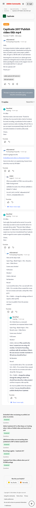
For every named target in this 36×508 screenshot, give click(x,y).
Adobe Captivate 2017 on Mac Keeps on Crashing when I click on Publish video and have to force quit (17, 428)
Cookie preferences (9, 499)
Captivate (24, 9)
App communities (14, 9)
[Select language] (23, 3)
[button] (3, 4)
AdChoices (8, 505)
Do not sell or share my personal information (15, 502)
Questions (6, 10)
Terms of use (19, 496)
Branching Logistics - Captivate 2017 (13, 451)
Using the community (9, 496)
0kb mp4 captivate (8, 79)
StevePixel (9, 108)
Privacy (26, 496)
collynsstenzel (10, 39)
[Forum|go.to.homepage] (13, 3)
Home (5, 9)
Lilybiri (11, 176)
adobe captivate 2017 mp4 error (12, 76)
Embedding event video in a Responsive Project (16, 158)
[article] (18, 125)
